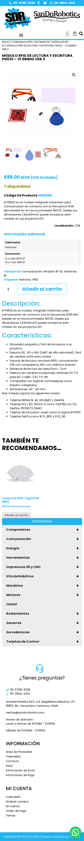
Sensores (42, 623)
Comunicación (42, 539)
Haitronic (25, 280)
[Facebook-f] (38, 3)
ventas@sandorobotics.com (25, 713)
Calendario (13, 756)
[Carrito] (74, 33)
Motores (42, 595)
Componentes (42, 529)
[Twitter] (45, 3)
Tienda (10, 815)
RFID (35, 280)
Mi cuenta (13, 806)
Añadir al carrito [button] (16, 515)
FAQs (9, 766)
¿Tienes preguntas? (42, 678)
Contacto (12, 761)
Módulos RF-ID (53, 271)
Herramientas (42, 557)
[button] (21, 35)
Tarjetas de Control (42, 641)
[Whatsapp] (51, 3)
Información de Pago (20, 775)
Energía (42, 548)
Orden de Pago (16, 811)
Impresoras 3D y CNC (42, 567)
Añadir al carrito (42, 289)
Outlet (11, 604)
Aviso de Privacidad (19, 752)
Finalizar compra (17, 801)
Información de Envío (20, 770)
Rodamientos (42, 613)
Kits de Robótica (42, 576)
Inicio (6, 42)
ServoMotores (42, 632)
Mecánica (42, 585)
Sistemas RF (42, 42)
